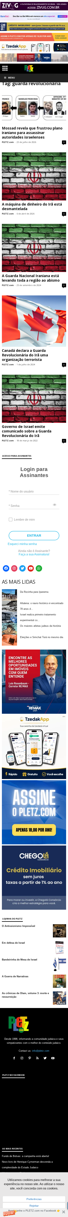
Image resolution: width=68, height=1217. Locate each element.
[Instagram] (14, 568)
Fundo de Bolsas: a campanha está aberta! (25, 1156)
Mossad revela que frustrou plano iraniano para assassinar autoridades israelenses (32, 133)
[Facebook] (6, 568)
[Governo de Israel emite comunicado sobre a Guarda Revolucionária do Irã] (34, 399)
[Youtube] (31, 568)
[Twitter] (22, 568)
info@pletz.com (40, 1050)
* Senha (14, 505)
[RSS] (38, 1058)
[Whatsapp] (39, 568)
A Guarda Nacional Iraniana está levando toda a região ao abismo (31, 278)
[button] (34, 1212)
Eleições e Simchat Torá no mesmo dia (41, 637)
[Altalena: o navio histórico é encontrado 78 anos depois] (9, 606)
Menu (11, 77)
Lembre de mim (24, 519)
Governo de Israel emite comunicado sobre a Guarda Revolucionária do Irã (26, 431)
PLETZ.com (8, 142)
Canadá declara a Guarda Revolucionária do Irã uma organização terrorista (25, 355)
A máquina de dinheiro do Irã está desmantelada (32, 206)
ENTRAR (34, 535)
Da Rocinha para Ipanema (34, 591)
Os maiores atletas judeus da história (40, 625)
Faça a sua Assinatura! (34, 554)
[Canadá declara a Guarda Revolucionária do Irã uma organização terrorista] (34, 321)
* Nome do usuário (21, 491)
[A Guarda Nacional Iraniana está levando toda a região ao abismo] (34, 248)
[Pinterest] (30, 1058)
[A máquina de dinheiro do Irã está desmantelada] (34, 176)
